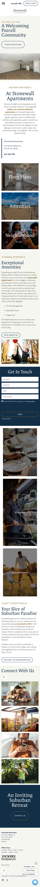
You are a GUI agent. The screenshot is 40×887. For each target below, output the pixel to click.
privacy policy (30, 401)
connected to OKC (24, 624)
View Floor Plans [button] (13, 44)
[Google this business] (3, 677)
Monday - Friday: (6, 850)
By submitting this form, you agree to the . (19, 401)
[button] (30, 3)
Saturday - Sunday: (7, 852)
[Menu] (3, 3)
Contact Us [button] (20, 815)
